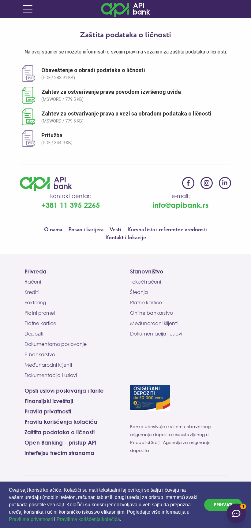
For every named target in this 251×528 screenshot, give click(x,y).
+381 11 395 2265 (70, 204)
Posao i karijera (85, 230)
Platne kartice (40, 323)
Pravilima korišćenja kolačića (88, 519)
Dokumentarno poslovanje (55, 344)
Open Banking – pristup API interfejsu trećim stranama (60, 447)
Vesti (115, 230)
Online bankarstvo (151, 313)
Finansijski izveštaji (48, 401)
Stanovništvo (146, 271)
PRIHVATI (223, 504)
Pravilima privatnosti (31, 519)
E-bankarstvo (39, 354)
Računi (32, 282)
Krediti (31, 292)
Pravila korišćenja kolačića (60, 421)
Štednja (139, 292)
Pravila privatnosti (47, 411)
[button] (123, 520)
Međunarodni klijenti (48, 365)
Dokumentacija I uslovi (50, 375)
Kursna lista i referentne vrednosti (167, 230)
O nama (53, 230)
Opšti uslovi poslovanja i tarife (64, 390)
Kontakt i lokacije (125, 237)
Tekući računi (145, 282)
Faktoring (35, 302)
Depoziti (33, 334)
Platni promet (39, 313)
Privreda (35, 271)
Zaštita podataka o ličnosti (59, 432)
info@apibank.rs (180, 204)
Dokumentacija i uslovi (156, 334)
